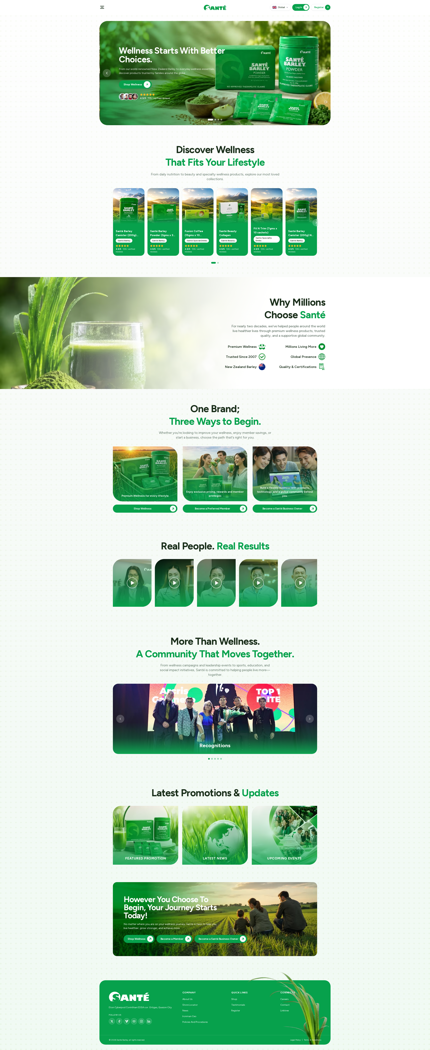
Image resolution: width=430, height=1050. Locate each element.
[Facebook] (119, 1021)
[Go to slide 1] (208, 119)
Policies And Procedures (195, 1022)
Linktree (284, 1010)
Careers (284, 999)
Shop (234, 999)
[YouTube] (134, 1021)
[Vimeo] (127, 1021)
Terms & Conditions (312, 1040)
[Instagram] (141, 1021)
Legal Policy (295, 1040)
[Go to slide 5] (221, 759)
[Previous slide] (107, 73)
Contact (285, 1004)
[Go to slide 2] (211, 119)
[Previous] (120, 719)
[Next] (316, 222)
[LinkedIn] (149, 1021)
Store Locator (190, 1004)
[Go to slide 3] (215, 119)
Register (235, 1010)
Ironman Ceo (189, 1016)
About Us (187, 999)
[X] (112, 1021)
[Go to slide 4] (219, 119)
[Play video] (132, 583)
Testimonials (238, 1004)
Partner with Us (133, 80)
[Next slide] (323, 73)
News (185, 1010)
